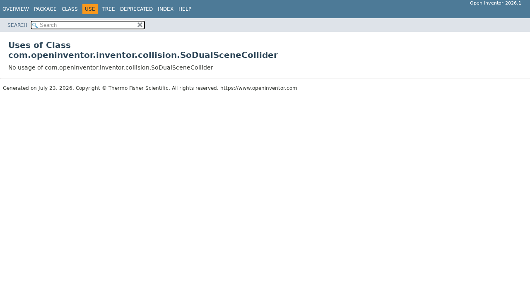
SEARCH (17, 25)
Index (165, 9)
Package (45, 9)
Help (184, 9)
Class (70, 9)
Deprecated (136, 9)
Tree (108, 9)
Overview (15, 9)
